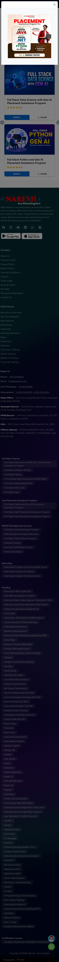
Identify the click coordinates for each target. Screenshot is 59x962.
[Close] (54, 4)
